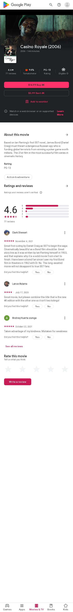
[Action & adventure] (18, 177)
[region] (36, 71)
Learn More (60, 113)
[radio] (8, 369)
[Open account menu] (67, 5)
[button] (37, 272)
